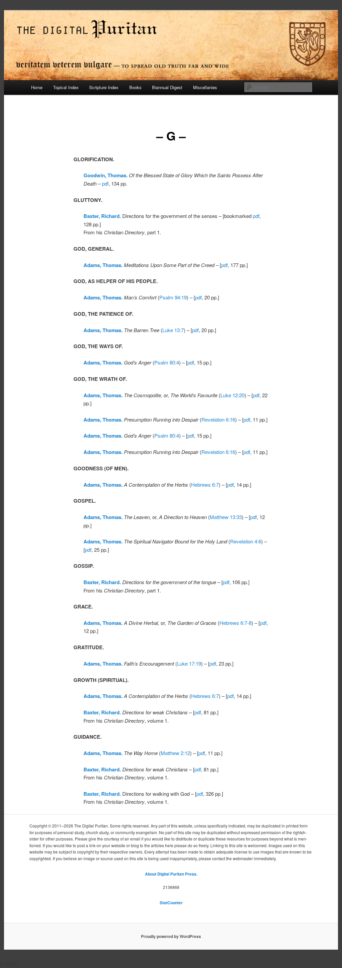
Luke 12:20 (232, 395)
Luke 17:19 (189, 663)
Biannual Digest (167, 87)
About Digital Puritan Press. (171, 874)
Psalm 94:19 (173, 297)
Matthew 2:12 (175, 752)
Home (36, 87)
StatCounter (171, 903)
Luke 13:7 (173, 329)
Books (135, 87)
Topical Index (66, 87)
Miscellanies (205, 87)
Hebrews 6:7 (205, 484)
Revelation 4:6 (245, 541)
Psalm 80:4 (166, 362)
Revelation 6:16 (218, 419)
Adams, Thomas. (103, 297)
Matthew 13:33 (226, 516)
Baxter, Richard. (102, 216)
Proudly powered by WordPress (171, 936)
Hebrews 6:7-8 (235, 622)
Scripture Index (104, 87)
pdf (105, 183)
